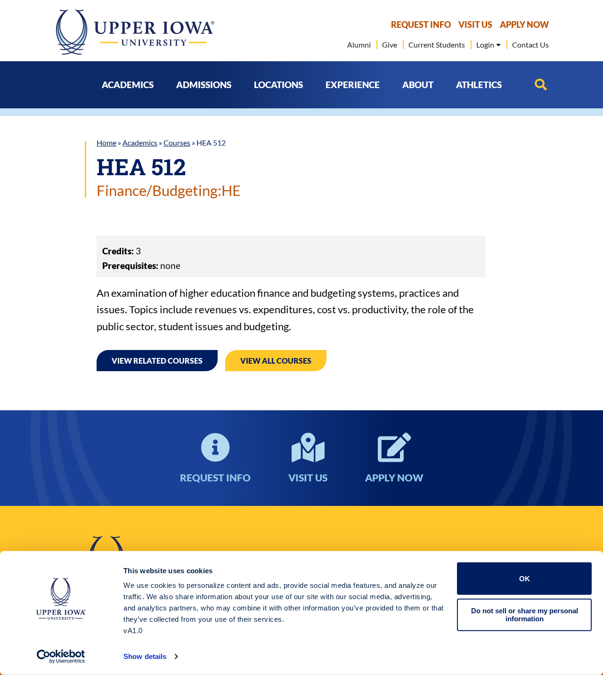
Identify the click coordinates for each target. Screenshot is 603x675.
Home (106, 142)
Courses (176, 142)
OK (524, 579)
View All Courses (275, 360)
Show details (144, 656)
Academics (139, 142)
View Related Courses (157, 360)
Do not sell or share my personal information (524, 615)
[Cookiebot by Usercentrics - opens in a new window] (61, 657)
